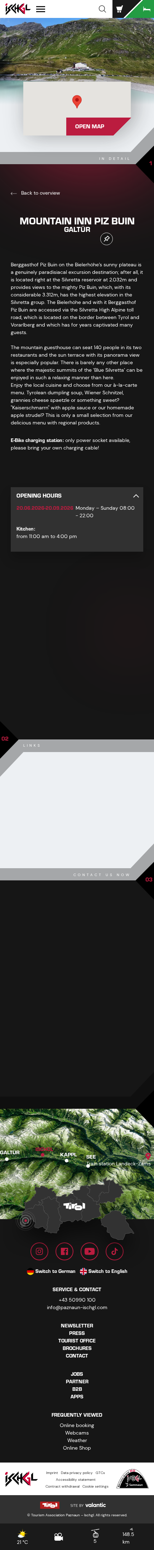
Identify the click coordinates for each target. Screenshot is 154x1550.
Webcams (77, 1433)
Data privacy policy (77, 1472)
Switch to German (55, 1271)
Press (77, 1333)
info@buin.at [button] (58, 999)
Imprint (52, 1472)
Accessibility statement (76, 1479)
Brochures (77, 1348)
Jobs (77, 1374)
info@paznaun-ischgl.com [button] (77, 1307)
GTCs (100, 1472)
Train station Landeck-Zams (118, 1163)
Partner (77, 1381)
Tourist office (77, 1340)
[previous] (59, 705)
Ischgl (44, 1150)
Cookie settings (95, 1486)
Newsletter (77, 1325)
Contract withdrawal (62, 1486)
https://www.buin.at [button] (63, 1014)
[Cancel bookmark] (106, 239)
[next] (94, 705)
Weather (77, 1440)
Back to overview (40, 193)
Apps (77, 1396)
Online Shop (77, 1448)
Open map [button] (89, 127)
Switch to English (107, 1271)
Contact (77, 1355)
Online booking (77, 1425)
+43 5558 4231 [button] (58, 984)
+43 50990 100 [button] (77, 1300)
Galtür (10, 1153)
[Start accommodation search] (139, 9)
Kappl (68, 1155)
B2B (77, 1389)
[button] (102, 9)
